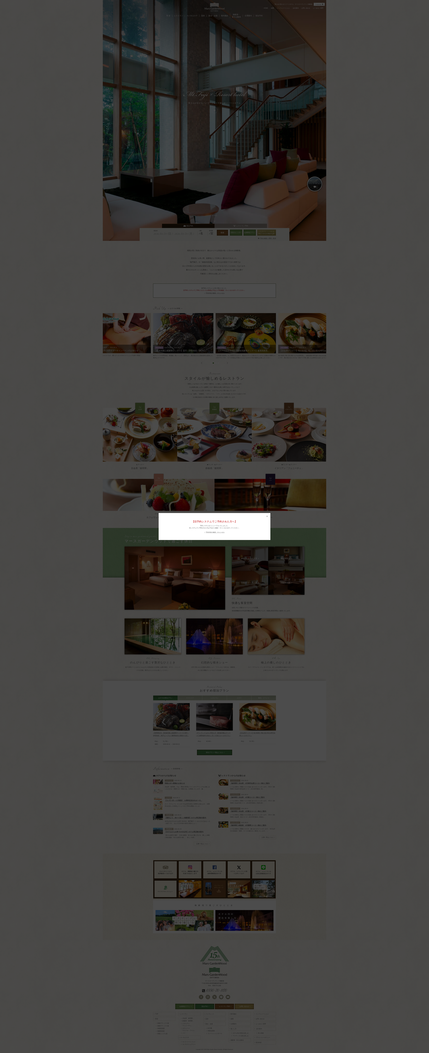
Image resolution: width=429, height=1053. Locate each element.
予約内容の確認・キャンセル (215, 532)
